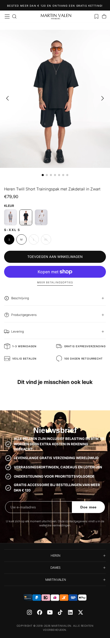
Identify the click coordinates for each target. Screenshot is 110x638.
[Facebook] (40, 612)
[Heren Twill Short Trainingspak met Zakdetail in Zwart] (25, 217)
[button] (7, 16)
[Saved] (96, 16)
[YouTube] (50, 612)
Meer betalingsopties (55, 282)
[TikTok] (60, 612)
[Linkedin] (70, 612)
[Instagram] (29, 612)
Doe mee (88, 507)
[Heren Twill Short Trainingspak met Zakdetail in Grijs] (10, 217)
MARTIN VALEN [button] (55, 580)
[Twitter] (81, 612)
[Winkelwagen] (104, 16)
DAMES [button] (55, 567)
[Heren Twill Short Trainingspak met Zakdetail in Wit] (41, 217)
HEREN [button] (55, 555)
